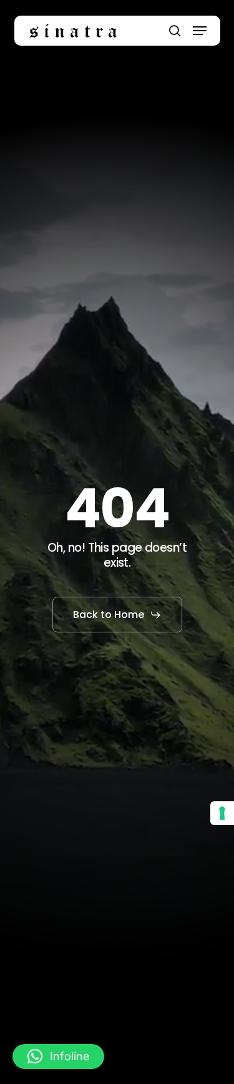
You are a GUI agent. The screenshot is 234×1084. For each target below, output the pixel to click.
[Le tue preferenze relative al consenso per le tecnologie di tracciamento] (222, 813)
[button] (200, 30)
